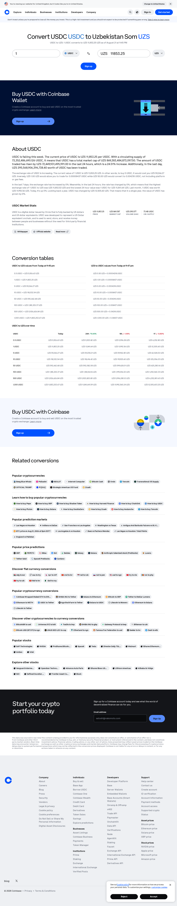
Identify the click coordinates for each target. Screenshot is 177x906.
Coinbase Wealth (81, 798)
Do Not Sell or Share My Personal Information (51, 820)
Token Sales (79, 814)
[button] (30, 12)
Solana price (147, 832)
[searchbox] (158, 53)
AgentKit (111, 838)
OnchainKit (113, 821)
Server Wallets (115, 789)
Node (110, 834)
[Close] (170, 884)
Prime (76, 855)
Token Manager (81, 845)
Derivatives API (115, 863)
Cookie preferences (49, 814)
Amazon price (148, 859)
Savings (77, 818)
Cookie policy (46, 810)
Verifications (114, 830)
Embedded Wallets (117, 793)
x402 (109, 809)
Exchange (78, 863)
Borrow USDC (80, 789)
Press (42, 793)
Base (109, 785)
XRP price (146, 836)
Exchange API (114, 850)
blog (6, 881)
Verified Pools (80, 871)
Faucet (110, 846)
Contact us (146, 785)
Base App (78, 785)
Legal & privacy (47, 806)
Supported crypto (150, 810)
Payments (78, 841)
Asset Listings (80, 832)
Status (144, 814)
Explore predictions (83, 822)
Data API (111, 826)
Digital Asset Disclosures (52, 826)
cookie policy (123, 884)
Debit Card (78, 806)
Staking (77, 859)
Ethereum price (149, 828)
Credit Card (79, 802)
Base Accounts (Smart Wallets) (118, 799)
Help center (147, 781)
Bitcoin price (147, 824)
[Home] (7, 12)
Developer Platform (117, 781)
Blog (41, 789)
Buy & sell (78, 781)
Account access (149, 806)
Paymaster (112, 817)
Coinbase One (80, 793)
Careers (43, 785)
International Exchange (85, 867)
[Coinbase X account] (17, 881)
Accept (153, 896)
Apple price (147, 850)
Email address (100, 712)
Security (43, 798)
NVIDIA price (147, 846)
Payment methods (150, 802)
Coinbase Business (83, 836)
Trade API (112, 813)
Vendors (43, 802)
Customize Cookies (159, 887)
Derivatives (79, 810)
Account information (152, 798)
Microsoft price (149, 855)
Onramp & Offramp (116, 805)
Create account (149, 789)
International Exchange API (121, 855)
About (42, 781)
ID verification (148, 793)
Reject (124, 896)
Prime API (112, 859)
